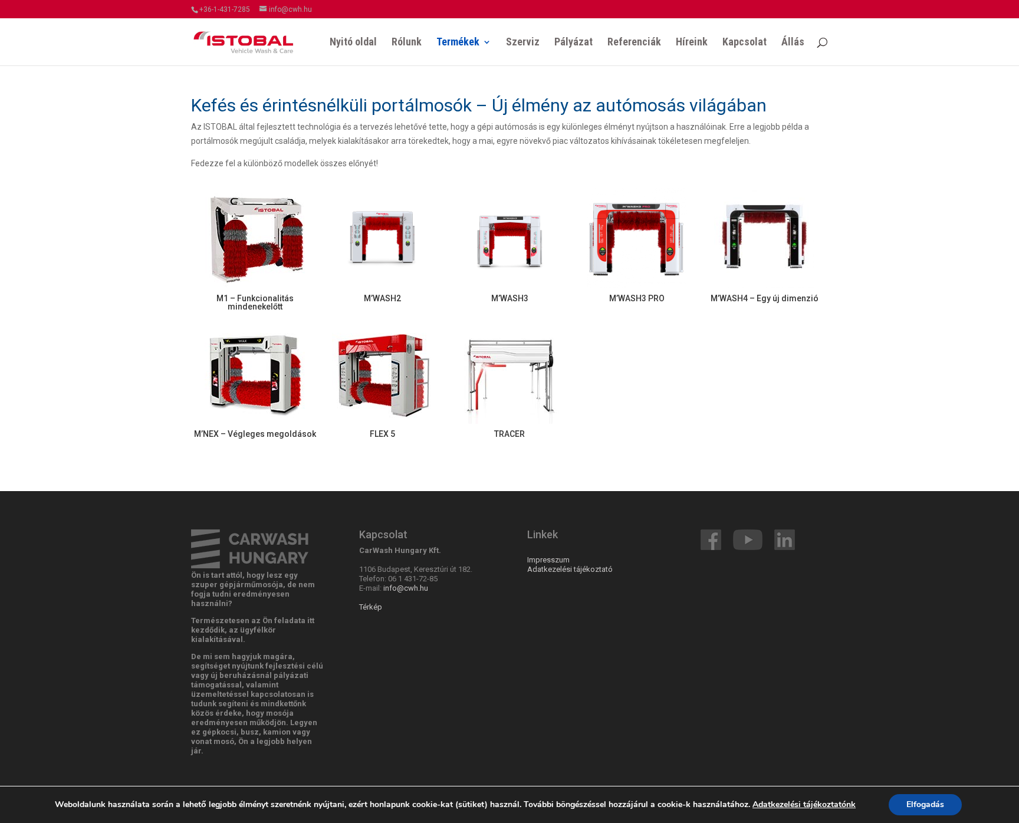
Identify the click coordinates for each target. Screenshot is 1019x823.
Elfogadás (925, 804)
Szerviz (523, 43)
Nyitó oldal (353, 43)
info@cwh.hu (405, 588)
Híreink (692, 43)
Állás (792, 43)
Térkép (370, 607)
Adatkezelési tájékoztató (570, 569)
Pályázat (573, 43)
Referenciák (634, 43)
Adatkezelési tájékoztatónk (804, 804)
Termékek (457, 43)
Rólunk (407, 43)
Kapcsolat (744, 43)
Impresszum (548, 559)
